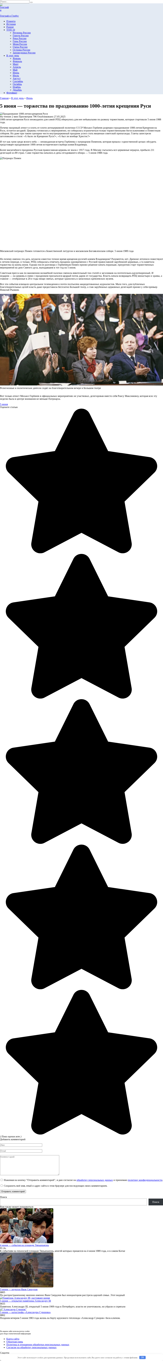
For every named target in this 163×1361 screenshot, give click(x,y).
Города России (21, 35)
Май (15, 70)
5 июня (4, 404)
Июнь (16, 72)
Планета (10, 21)
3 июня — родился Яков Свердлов (19, 1289)
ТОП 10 (10, 29)
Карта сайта (12, 1338)
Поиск (3, 1197)
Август (17, 78)
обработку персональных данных (95, 1180)
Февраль (17, 61)
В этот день (12, 55)
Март (15, 64)
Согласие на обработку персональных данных (31, 1347)
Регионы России (22, 32)
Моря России (20, 44)
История (11, 24)
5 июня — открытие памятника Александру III (25, 1300)
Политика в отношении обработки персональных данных (37, 1344)
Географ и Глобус (9, 15)
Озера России (20, 47)
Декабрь (17, 90)
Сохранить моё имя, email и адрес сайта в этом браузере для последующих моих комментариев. (55, 1185)
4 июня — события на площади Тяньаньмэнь (24, 1245)
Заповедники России (24, 52)
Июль (16, 75)
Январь (17, 58)
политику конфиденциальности (145, 1180)
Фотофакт (11, 92)
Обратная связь (14, 1341)
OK (142, 1357)
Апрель (17, 67)
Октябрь (17, 84)
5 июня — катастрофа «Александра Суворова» (25, 1312)
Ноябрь (17, 87)
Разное (10, 27)
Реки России (19, 38)
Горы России (20, 41)
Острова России (21, 49)
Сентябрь (18, 81)
